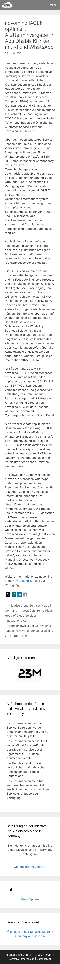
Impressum (27, 958)
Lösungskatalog (29, 580)
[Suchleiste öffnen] (37, 5)
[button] (8, 594)
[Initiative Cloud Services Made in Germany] (7, 5)
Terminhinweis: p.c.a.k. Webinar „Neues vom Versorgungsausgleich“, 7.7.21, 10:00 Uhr (29, 631)
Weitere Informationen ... (30, 866)
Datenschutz (44, 958)
